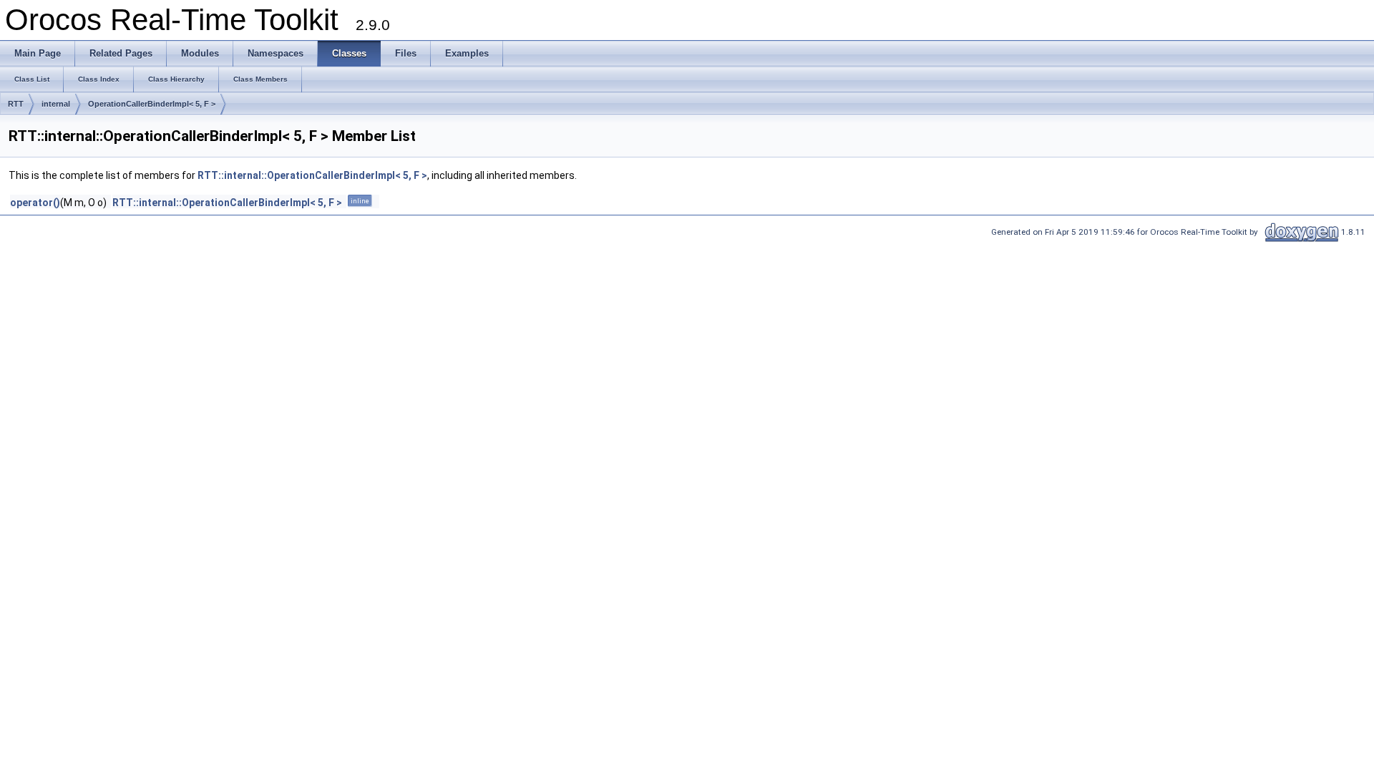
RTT (16, 103)
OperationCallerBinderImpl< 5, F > (151, 103)
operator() (35, 202)
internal (56, 103)
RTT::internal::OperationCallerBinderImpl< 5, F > (312, 175)
